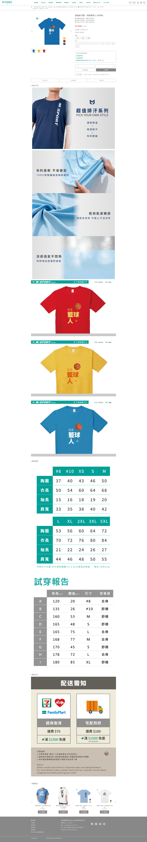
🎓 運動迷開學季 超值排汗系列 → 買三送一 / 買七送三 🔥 (89, 60)
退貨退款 (33, 825)
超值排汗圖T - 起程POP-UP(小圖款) (83, 806)
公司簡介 (33, 823)
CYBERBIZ (65, 838)
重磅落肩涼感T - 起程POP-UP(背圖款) (63, 806)
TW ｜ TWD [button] (132, 2)
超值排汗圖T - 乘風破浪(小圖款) (104, 806)
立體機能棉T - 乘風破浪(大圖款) (42, 806)
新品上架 (43, 2)
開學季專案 (58, 2)
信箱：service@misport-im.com (69, 825)
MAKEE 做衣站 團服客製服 (37, 832)
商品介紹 (45, 80)
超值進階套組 (79, 55)
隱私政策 (33, 827)
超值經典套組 (79, 58)
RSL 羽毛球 (106, 2)
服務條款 (33, 829)
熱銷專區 (66, 2)
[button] (71, 31)
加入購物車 (85, 70)
